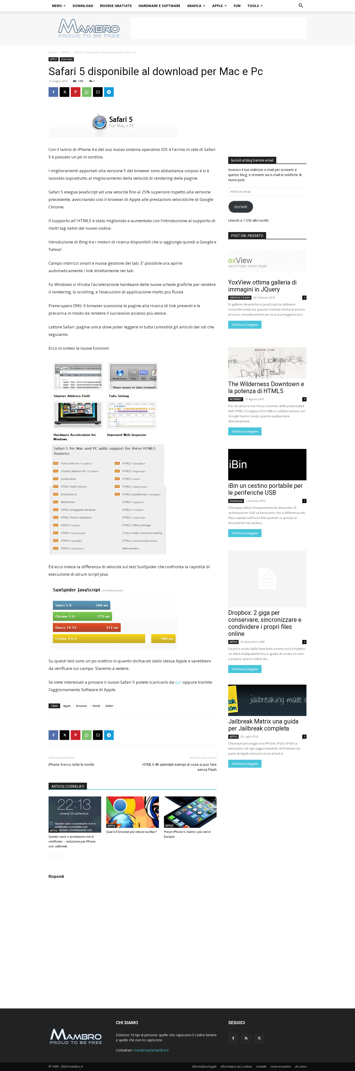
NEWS (57, 5)
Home (53, 52)
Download (66, 59)
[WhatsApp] (87, 92)
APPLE (217, 5)
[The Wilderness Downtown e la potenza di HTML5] (267, 363)
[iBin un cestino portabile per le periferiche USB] (267, 464)
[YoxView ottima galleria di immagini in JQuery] (267, 261)
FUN (237, 5)
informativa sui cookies (236, 1066)
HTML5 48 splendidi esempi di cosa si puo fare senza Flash (179, 767)
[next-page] (59, 856)
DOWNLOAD (83, 5)
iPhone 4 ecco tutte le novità (71, 764)
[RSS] (246, 1038)
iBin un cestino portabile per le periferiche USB (265, 489)
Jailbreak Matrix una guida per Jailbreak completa (263, 725)
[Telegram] (109, 92)
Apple (67, 706)
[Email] (98, 92)
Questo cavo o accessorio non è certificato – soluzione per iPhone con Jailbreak (72, 841)
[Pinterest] (75, 92)
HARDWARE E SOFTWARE (159, 5)
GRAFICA (194, 5)
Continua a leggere (245, 324)
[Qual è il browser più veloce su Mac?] (132, 812)
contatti (261, 1066)
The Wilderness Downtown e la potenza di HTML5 (266, 388)
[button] (300, 6)
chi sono (300, 1066)
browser (81, 706)
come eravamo (280, 1066)
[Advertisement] (218, 28)
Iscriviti (240, 206)
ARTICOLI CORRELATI (67, 786)
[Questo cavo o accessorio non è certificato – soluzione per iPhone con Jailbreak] (75, 814)
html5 (96, 706)
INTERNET (236, 399)
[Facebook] (53, 92)
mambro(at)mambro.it (151, 1050)
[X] (64, 92)
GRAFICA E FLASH (240, 297)
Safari (109, 706)
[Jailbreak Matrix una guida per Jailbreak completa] (267, 700)
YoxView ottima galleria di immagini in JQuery (262, 286)
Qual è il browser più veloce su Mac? (131, 832)
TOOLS (253, 5)
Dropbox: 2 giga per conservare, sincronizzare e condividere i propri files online (264, 623)
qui (178, 682)
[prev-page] (52, 856)
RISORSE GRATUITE (116, 5)
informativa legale (204, 1066)
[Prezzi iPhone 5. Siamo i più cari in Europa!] (190, 812)
